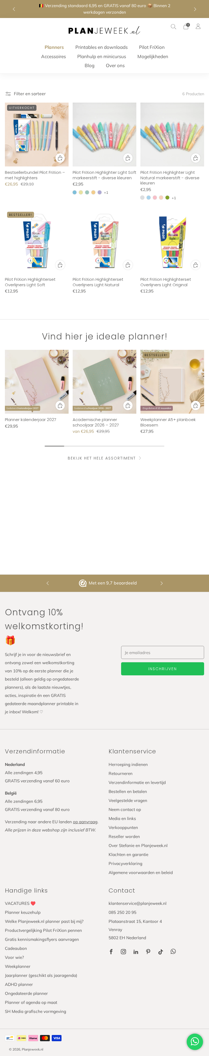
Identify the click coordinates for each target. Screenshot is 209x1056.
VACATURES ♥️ (20, 903)
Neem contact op (125, 809)
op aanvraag (85, 821)
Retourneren (121, 773)
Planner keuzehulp (23, 912)
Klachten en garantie (128, 854)
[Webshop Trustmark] (83, 583)
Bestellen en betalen (128, 791)
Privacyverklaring (125, 863)
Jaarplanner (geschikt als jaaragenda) (41, 975)
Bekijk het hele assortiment (102, 458)
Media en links (122, 818)
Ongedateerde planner (26, 993)
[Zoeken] (173, 26)
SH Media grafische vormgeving (35, 1011)
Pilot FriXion (152, 47)
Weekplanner (17, 966)
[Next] (195, 9)
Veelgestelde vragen (128, 800)
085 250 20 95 (122, 912)
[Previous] (13, 9)
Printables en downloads (101, 47)
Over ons (115, 65)
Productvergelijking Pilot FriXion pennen (43, 930)
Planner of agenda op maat (31, 1002)
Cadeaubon (16, 948)
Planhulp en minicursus (101, 56)
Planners (54, 47)
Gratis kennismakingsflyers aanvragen (42, 939)
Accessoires (53, 56)
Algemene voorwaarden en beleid (141, 872)
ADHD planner (19, 984)
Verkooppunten (123, 827)
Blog (89, 65)
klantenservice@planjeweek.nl (138, 903)
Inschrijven (162, 669)
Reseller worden (124, 836)
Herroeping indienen (128, 764)
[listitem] (104, 9)
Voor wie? (14, 957)
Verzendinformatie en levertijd (137, 782)
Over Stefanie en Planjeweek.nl (138, 845)
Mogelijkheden (152, 56)
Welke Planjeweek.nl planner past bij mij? (44, 921)
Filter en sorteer (30, 93)
